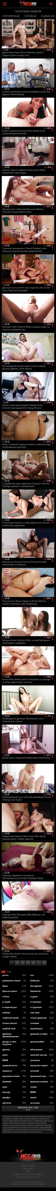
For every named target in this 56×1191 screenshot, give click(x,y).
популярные (11, 16)
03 (22, 963)
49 (44, 963)
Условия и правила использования (28, 1174)
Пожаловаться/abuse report (28, 1177)
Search (51, 4)
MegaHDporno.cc (36, 5)
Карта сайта (28, 1169)
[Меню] (5, 4)
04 (28, 963)
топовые (30, 16)
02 (17, 963)
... (39, 963)
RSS (28, 1171)
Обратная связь (28, 1166)
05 (33, 963)
